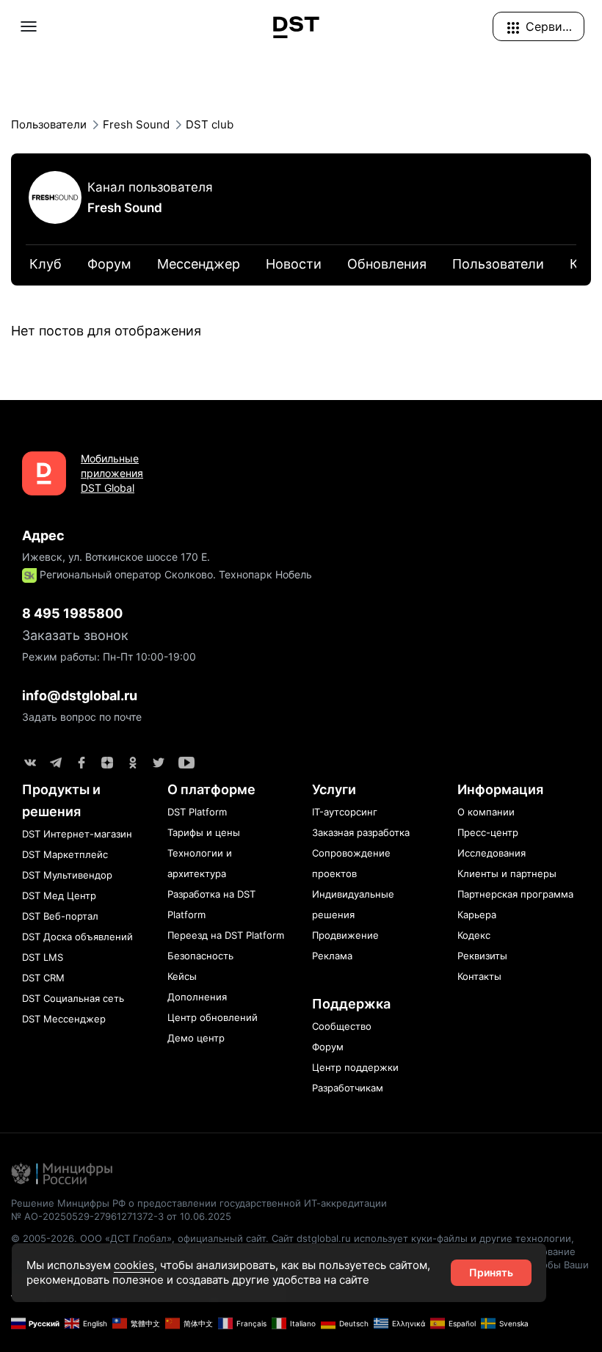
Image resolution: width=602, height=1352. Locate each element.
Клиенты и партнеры (506, 873)
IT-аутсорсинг (344, 812)
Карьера (476, 914)
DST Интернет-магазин (77, 834)
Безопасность (200, 956)
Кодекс (473, 935)
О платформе (211, 789)
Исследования (491, 853)
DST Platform (197, 812)
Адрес (43, 535)
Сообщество (341, 1026)
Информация (500, 789)
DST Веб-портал (60, 916)
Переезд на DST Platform (225, 935)
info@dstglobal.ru (79, 695)
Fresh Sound (124, 207)
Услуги (334, 789)
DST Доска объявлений (77, 936)
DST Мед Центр (59, 895)
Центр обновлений (212, 1017)
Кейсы (182, 976)
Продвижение (345, 935)
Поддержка (351, 1003)
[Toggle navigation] (29, 26)
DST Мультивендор (67, 875)
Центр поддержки (355, 1067)
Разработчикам (347, 1088)
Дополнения (197, 997)
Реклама (332, 956)
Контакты (479, 976)
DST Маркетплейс (65, 854)
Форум (328, 1047)
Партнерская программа (515, 894)
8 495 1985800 (72, 613)
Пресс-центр (487, 832)
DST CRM (43, 978)
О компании (486, 812)
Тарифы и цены (203, 832)
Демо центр (196, 1038)
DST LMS (42, 957)
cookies (134, 1265)
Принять (491, 1272)
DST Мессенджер (64, 1019)
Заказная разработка (361, 832)
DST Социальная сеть (73, 998)
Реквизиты (482, 956)
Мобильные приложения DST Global (112, 473)
